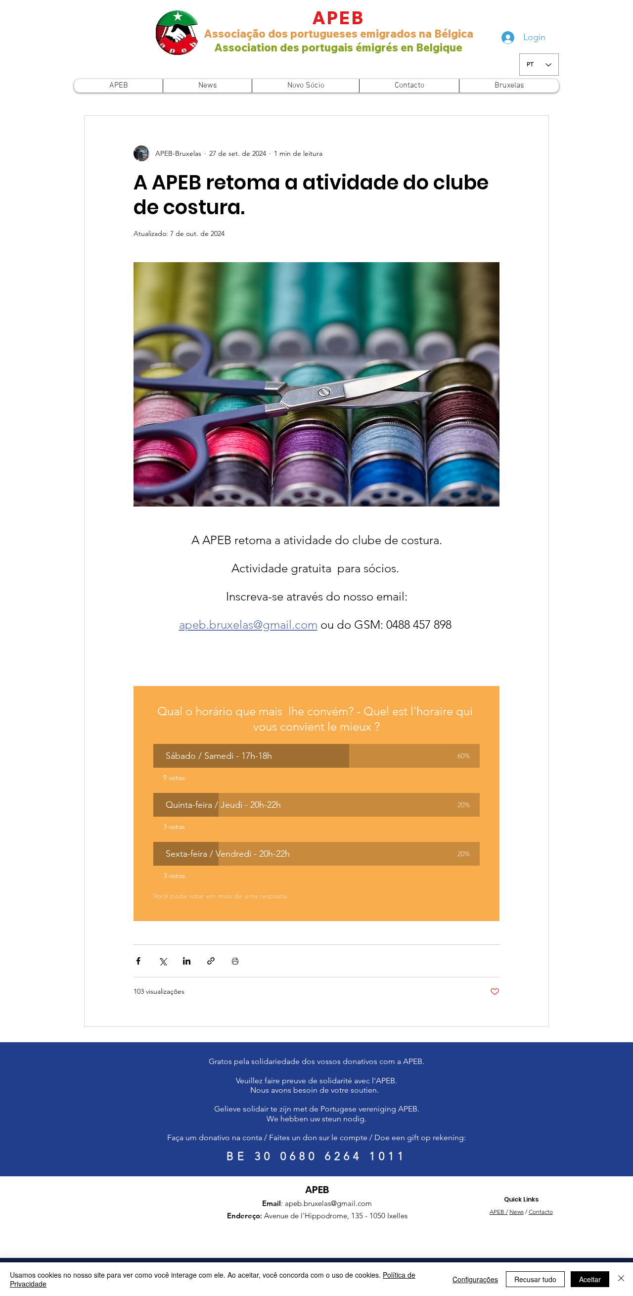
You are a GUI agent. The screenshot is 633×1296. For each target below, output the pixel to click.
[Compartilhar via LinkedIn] (186, 961)
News (516, 1211)
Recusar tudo (535, 1279)
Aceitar (590, 1279)
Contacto (541, 1211)
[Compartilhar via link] (211, 961)
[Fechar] (621, 1279)
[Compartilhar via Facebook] (138, 961)
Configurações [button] (475, 1279)
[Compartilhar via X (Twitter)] (162, 961)
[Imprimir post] (235, 961)
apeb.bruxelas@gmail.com (328, 1203)
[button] (316, 756)
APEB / (499, 1211)
